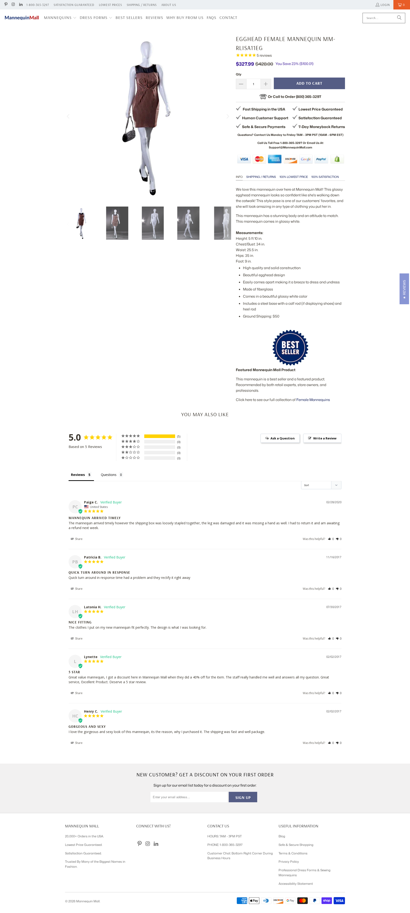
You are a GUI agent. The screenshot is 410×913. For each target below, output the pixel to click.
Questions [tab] (108, 474)
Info (239, 177)
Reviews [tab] (78, 474)
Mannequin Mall (88, 901)
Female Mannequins (313, 399)
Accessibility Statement (296, 883)
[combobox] (384, 18)
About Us (168, 5)
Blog (282, 836)
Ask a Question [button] (282, 438)
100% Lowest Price (294, 177)
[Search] (399, 18)
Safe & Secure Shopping (296, 845)
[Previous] (68, 116)
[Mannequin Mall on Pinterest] (6, 5)
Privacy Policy (289, 861)
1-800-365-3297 (37, 5)
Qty (238, 74)
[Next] (227, 116)
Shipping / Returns (142, 5)
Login (385, 5)
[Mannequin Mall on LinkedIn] (21, 5)
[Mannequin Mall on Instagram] (13, 5)
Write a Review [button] (324, 438)
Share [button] (78, 539)
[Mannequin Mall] (22, 17)
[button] (60, 18)
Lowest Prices (110, 5)
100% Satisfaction (325, 177)
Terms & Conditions (293, 853)
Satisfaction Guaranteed (74, 5)
